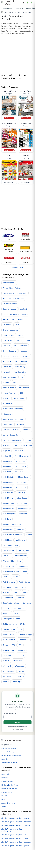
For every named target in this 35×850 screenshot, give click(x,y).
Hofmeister (7, 367)
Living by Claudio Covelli (12, 440)
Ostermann (7, 556)
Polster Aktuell (8, 566)
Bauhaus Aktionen (10, 304)
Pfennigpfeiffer (20, 556)
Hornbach (6, 372)
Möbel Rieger (8, 498)
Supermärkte (7, 8)
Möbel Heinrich (9, 477)
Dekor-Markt (7, 340)
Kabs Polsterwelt (9, 124)
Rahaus (15, 577)
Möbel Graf (7, 472)
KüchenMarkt (8, 414)
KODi (22, 393)
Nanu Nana (7, 545)
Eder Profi (6, 346)
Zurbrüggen (17, 682)
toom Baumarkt (9, 640)
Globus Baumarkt (9, 351)
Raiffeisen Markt (9, 582)
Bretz (17, 325)
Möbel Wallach (8, 508)
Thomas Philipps (25, 634)
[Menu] (32, 3)
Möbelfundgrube (9, 514)
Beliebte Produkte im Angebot (11, 755)
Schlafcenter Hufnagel (11, 603)
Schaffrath (20, 598)
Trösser (6, 645)
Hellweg (26, 356)
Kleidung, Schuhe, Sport (9, 785)
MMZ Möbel (18, 451)
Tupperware (22, 650)
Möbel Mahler (21, 487)
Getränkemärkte (7, 792)
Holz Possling (20, 367)
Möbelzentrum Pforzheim (12, 535)
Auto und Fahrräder (8, 803)
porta (25, 571)
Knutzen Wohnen (9, 393)
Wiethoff (6, 661)
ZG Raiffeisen (8, 676)
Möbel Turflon (8, 503)
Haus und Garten (10, 12)
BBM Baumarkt (8, 319)
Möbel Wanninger (24, 508)
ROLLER (6, 592)
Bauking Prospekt (9, 309)
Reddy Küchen (24, 582)
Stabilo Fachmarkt (10, 624)
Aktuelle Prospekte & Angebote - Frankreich (16, 842)
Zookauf (6, 682)
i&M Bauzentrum (20, 372)
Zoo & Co (20, 676)
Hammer (6, 356)
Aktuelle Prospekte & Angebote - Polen (14, 835)
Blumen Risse (23, 319)
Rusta (9, 157)
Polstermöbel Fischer (11, 571)
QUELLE (6, 577)
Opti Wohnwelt (8, 550)
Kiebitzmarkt (24, 388)
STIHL (22, 624)
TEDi (20, 629)
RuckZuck (16, 592)
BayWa (25, 314)
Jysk (14, 382)
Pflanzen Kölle (8, 561)
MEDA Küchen (26, 445)
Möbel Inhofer (8, 482)
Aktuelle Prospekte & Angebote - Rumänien (16, 825)
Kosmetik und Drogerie (9, 789)
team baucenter (9, 629)
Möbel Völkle (22, 503)
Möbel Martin (8, 493)
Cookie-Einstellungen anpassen (12, 752)
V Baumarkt (26, 124)
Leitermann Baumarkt (11, 430)
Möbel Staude (22, 498)
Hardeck (16, 356)
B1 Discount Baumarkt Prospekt (15, 293)
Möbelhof (23, 514)
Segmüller (7, 613)
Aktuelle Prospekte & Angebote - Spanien (15, 846)
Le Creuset (20, 424)
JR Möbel (6, 382)
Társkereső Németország (9, 763)
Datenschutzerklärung (9, 748)
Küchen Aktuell (19, 398)
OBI (16, 545)
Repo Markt (7, 587)
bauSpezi (23, 309)
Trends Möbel (24, 640)
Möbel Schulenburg (24, 12)
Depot (28, 340)
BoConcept (7, 325)
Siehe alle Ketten (17, 268)
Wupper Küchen (9, 671)
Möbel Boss (7, 461)
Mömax (29, 535)
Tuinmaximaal (8, 650)
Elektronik (19, 8)
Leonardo (26, 430)
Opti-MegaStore (24, 550)
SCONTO (6, 608)
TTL (13, 645)
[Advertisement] (17, 54)
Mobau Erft (7, 456)
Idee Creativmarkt (9, 377)
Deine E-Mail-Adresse (10, 713)
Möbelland (7, 519)
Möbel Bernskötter (22, 456)
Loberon (28, 440)
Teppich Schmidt (9, 634)
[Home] (2, 12)
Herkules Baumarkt (10, 361)
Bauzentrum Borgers (11, 314)
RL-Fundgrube (20, 587)
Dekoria (19, 340)
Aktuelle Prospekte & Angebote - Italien (14, 838)
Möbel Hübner (23, 477)
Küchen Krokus (8, 403)
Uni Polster (7, 655)
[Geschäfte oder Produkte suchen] (28, 3)
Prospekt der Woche (13, 740)
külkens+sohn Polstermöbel (13, 419)
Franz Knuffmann (9, 92)
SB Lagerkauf (8, 598)
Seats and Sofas (19, 608)
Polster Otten (23, 566)
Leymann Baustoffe (10, 435)
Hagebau (23, 351)
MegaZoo (6, 451)
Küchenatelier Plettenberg (13, 409)
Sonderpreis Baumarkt (11, 619)
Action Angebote (9, 283)
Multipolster (20, 540)
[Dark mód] (24, 3)
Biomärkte (4, 796)
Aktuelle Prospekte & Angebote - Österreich (16, 822)
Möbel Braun (20, 461)
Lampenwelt (7, 424)
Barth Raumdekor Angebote (13, 298)
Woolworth (7, 666)
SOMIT (16, 613)
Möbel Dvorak (21, 466)
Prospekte (4, 759)
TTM (20, 645)
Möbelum (20, 529)
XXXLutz (26, 157)
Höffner (24, 361)
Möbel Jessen (22, 482)
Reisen (3, 799)
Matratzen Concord (10, 445)
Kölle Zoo (6, 398)
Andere (3, 807)
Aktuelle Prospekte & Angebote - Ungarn (15, 818)
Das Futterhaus (8, 335)
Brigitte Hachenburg (10, 330)
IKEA (21, 377)
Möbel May (21, 493)
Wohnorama (18, 661)
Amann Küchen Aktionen (12, 288)
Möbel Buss (7, 466)
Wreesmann (19, 666)
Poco (19, 561)
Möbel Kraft (7, 487)
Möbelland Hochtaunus (12, 524)
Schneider (27, 603)
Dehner (21, 335)
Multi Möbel (7, 540)
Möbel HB (19, 472)
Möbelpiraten (8, 529)
